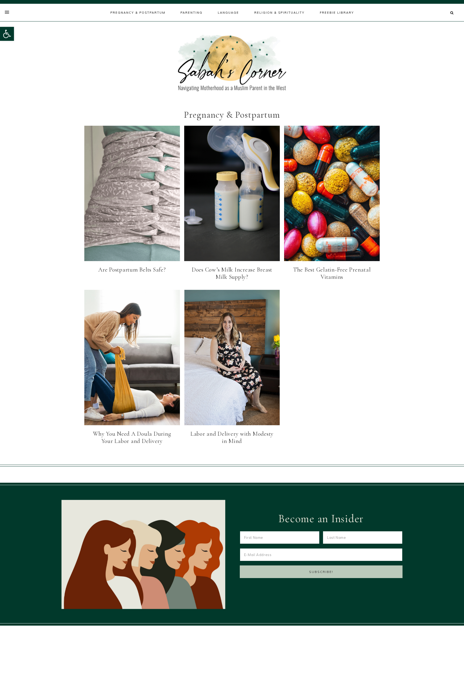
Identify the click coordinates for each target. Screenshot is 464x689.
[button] (7, 34)
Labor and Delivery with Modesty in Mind (232, 437)
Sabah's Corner (232, 63)
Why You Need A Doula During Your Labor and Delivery (132, 437)
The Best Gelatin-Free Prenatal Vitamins (332, 273)
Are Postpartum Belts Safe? (132, 269)
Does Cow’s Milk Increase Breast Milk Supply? (232, 273)
